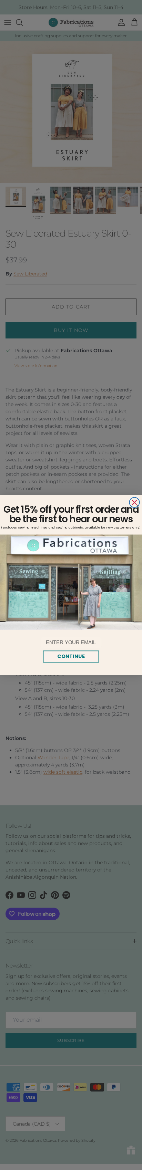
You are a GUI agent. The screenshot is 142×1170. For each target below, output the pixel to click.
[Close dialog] (134, 502)
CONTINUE (71, 656)
